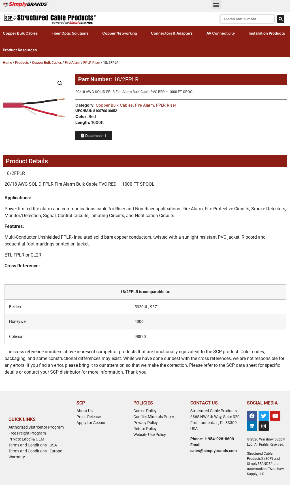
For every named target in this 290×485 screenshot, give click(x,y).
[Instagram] (264, 426)
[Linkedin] (252, 426)
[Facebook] (252, 416)
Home (7, 63)
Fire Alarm (72, 63)
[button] (216, 4)
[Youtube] (275, 416)
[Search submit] (280, 19)
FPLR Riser (91, 63)
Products (22, 63)
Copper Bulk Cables (47, 63)
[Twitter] (264, 416)
